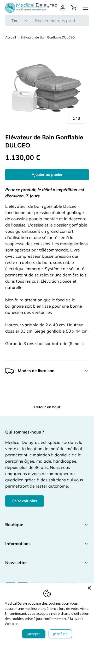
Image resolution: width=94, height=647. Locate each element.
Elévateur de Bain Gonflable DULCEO (48, 37)
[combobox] (47, 20)
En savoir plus (24, 501)
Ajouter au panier (47, 174)
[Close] (89, 588)
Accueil (10, 37)
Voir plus (12, 623)
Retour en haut (47, 407)
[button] (74, 8)
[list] (47, 86)
